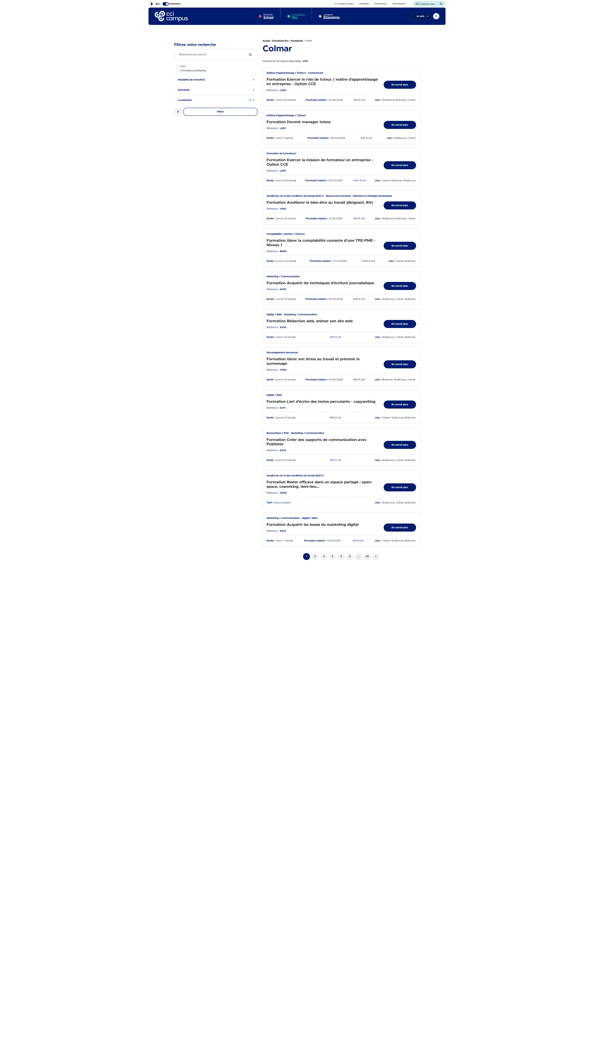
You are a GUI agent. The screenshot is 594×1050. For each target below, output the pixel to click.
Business (268, 16)
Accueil (266, 41)
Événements (380, 4)
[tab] (216, 80)
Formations (298, 16)
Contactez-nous (427, 4)
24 (367, 556)
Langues (331, 16)
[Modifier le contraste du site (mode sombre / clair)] (151, 4)
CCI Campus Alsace (344, 4)
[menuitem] (343, 4)
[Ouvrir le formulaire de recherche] (436, 16)
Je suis (420, 16)
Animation (175, 4)
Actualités (364, 4)
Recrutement (399, 4)
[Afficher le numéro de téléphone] (442, 4)
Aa (157, 4)
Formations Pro (280, 41)
